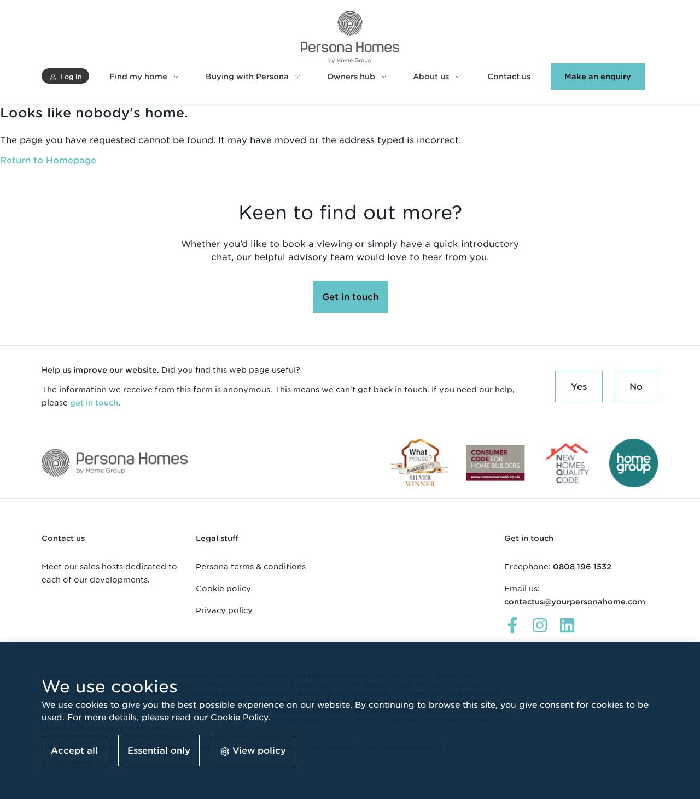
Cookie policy (223, 588)
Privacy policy (224, 610)
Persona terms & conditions (251, 566)
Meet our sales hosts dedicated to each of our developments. (109, 573)
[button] (65, 76)
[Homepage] (350, 37)
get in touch (94, 403)
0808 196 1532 (582, 567)
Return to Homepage (48, 160)
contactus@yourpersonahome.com (574, 602)
